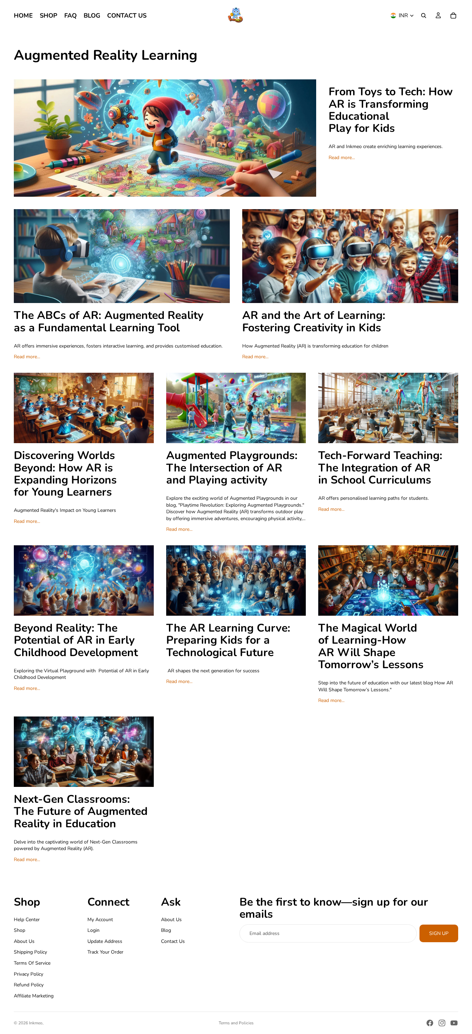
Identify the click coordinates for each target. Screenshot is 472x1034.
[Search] (423, 15)
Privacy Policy (28, 973)
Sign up (439, 933)
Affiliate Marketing (34, 995)
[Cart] (453, 15)
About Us (24, 941)
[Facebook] (430, 1023)
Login (93, 930)
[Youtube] (454, 1023)
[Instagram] (442, 1023)
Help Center (27, 919)
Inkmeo (36, 1023)
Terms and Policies (236, 1023)
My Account (100, 919)
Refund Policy (29, 985)
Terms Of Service (32, 963)
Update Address (104, 941)
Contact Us (173, 941)
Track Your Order (105, 952)
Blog (166, 930)
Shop (19, 930)
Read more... (342, 157)
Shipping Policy (30, 952)
